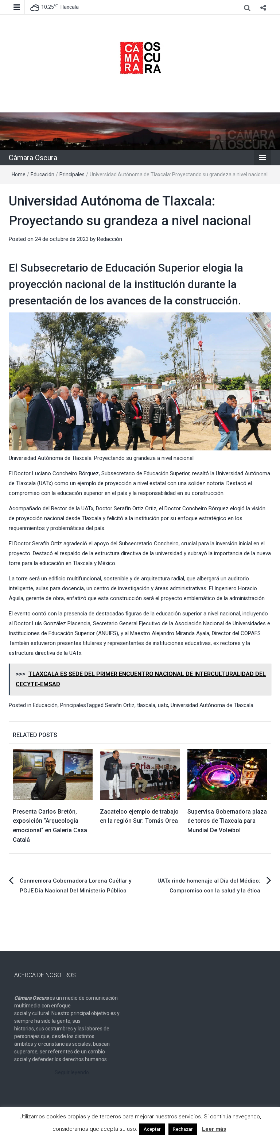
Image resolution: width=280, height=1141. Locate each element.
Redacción (109, 239)
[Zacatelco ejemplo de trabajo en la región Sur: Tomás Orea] (140, 774)
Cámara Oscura (33, 157)
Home (19, 174)
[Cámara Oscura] (140, 130)
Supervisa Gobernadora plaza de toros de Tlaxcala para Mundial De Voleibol (227, 821)
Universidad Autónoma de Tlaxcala (212, 705)
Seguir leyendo (72, 1072)
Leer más (214, 1129)
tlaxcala (146, 705)
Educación (42, 174)
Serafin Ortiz (120, 705)
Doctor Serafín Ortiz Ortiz (126, 508)
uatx (163, 705)
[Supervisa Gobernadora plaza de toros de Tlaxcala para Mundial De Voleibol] (227, 774)
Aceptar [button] (152, 1129)
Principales (72, 174)
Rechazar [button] (182, 1129)
